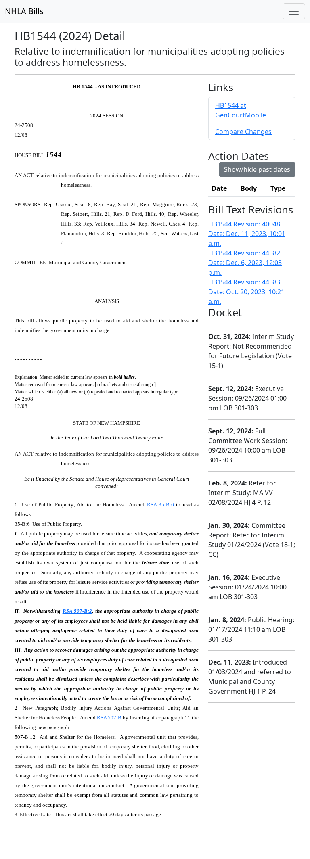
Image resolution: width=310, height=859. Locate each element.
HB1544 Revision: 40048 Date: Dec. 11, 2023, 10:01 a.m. (246, 233)
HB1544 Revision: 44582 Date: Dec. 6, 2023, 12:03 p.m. (245, 263)
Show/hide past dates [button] (257, 169)
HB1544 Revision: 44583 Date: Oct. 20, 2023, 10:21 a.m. (246, 292)
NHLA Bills (24, 11)
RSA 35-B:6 (160, 505)
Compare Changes (243, 131)
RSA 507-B (109, 718)
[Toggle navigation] (294, 11)
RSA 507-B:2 (77, 611)
